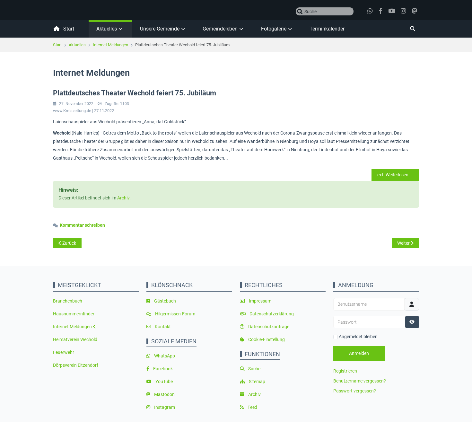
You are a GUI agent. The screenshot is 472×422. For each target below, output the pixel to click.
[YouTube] (392, 11)
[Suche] (383, 29)
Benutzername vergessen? (359, 380)
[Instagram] (404, 11)
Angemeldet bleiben (358, 336)
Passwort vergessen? (354, 390)
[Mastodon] (415, 11)
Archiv (123, 197)
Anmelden (359, 353)
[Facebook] (381, 11)
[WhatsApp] (371, 11)
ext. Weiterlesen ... (395, 174)
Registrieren (345, 371)
